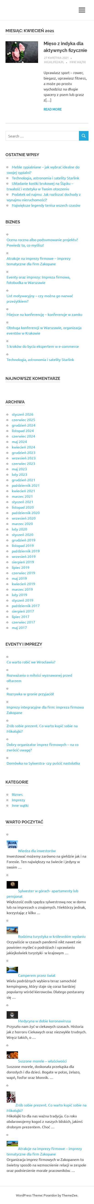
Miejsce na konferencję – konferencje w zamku (44, 314)
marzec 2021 (22, 496)
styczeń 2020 (22, 534)
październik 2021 (26, 485)
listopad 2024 (23, 430)
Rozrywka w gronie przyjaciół (30, 693)
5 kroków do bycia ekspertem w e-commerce (43, 346)
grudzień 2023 (23, 452)
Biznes (17, 794)
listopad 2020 (23, 507)
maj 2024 (19, 441)
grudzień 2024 (23, 425)
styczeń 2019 (22, 600)
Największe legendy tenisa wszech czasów (46, 205)
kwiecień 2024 (23, 447)
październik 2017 (26, 605)
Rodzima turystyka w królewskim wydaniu (52, 936)
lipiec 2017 (20, 616)
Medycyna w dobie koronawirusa (44, 1020)
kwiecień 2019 (23, 583)
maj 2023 (19, 469)
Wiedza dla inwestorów (37, 850)
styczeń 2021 (22, 501)
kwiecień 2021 (23, 490)
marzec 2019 (22, 589)
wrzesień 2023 (24, 458)
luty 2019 (19, 594)
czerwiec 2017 (23, 622)
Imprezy (18, 799)
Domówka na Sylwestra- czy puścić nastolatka (43, 763)
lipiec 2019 (20, 567)
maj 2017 (19, 627)
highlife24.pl (54, 62)
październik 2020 (26, 512)
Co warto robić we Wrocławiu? (31, 662)
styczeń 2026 (22, 414)
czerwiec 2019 (23, 572)
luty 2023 (19, 474)
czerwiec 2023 (23, 463)
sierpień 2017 (23, 611)
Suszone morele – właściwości (42, 1061)
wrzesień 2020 (24, 518)
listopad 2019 (23, 545)
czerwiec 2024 (23, 436)
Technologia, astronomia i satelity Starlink (45, 177)
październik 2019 (26, 551)
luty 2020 (19, 529)
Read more (53, 109)
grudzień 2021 (23, 479)
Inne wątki (78, 62)
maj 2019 (19, 578)
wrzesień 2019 (24, 556)
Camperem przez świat (36, 975)
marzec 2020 (22, 523)
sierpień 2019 (23, 561)
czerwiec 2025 (23, 419)
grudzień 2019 (23, 540)
